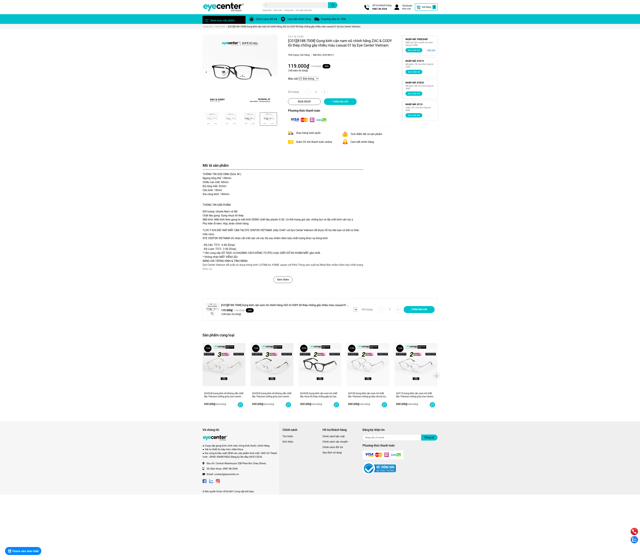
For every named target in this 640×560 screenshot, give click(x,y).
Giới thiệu (287, 441)
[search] (333, 5)
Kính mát (278, 10)
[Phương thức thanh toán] (308, 119)
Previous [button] (206, 72)
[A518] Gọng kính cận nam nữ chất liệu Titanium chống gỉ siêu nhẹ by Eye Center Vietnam (367, 396)
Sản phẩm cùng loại (218, 335)
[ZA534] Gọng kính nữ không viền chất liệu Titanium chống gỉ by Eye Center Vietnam (224, 396)
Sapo (251, 491)
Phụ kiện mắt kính (304, 10)
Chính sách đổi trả (266, 19)
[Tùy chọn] (240, 404)
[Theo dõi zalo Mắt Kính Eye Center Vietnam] (211, 480)
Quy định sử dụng (332, 452)
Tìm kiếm (287, 436)
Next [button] (436, 375)
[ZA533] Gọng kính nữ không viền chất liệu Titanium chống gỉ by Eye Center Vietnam (272, 396)
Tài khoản (407, 5)
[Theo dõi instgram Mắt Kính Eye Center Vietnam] (218, 480)
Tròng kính (289, 10)
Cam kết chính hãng (299, 19)
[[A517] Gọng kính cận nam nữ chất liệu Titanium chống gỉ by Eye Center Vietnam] (416, 364)
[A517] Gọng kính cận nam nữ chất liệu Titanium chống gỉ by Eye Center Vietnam (414, 396)
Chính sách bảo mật (333, 436)
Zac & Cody (296, 36)
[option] (240, 72)
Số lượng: (293, 91)
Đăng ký (429, 437)
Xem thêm (283, 279)
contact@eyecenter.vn (226, 474)
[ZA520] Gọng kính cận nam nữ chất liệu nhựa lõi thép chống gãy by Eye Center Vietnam (318, 396)
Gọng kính (267, 10)
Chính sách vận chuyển (335, 441)
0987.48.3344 (379, 9)
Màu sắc (293, 78)
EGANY (229, 491)
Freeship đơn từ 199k (333, 19)
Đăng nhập (406, 9)
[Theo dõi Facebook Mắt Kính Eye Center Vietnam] (204, 480)
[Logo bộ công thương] (379, 468)
